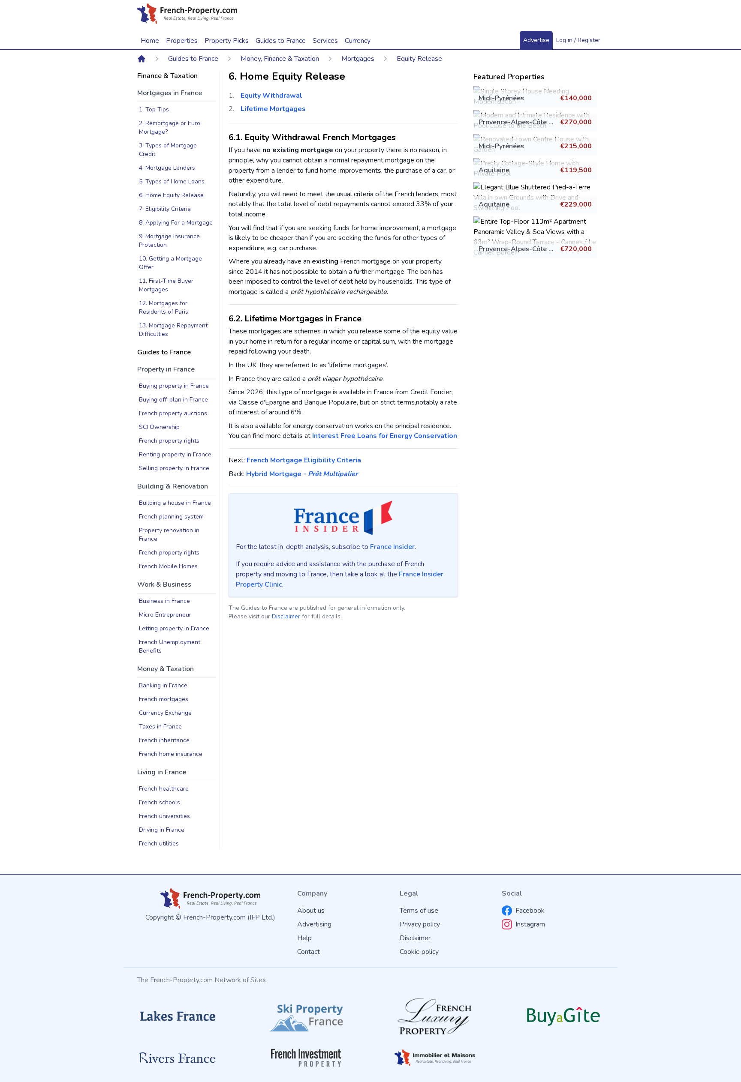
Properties (182, 40)
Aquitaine (494, 170)
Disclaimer (286, 616)
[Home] (141, 58)
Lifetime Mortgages (273, 109)
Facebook (530, 910)
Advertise (536, 40)
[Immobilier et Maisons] (435, 1057)
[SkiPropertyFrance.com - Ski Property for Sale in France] (306, 1016)
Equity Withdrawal (271, 95)
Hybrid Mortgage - (302, 474)
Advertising (314, 924)
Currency (357, 40)
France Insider (392, 546)
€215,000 (576, 146)
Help (304, 938)
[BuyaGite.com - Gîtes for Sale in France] (563, 1016)
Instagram (530, 924)
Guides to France (193, 58)
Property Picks (227, 40)
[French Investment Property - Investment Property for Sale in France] (306, 1058)
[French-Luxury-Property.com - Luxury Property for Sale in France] (435, 1016)
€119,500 (576, 170)
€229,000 (576, 204)
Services (325, 40)
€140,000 (576, 98)
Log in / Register (578, 40)
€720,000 (576, 249)
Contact (308, 951)
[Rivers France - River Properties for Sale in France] (177, 1058)
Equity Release (419, 58)
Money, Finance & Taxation (280, 58)
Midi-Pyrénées (501, 98)
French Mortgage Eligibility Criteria (304, 460)
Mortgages (357, 58)
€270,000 (576, 122)
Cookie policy (419, 951)
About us (311, 910)
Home (150, 40)
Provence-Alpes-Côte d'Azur (524, 122)
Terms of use (419, 910)
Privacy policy (420, 924)
